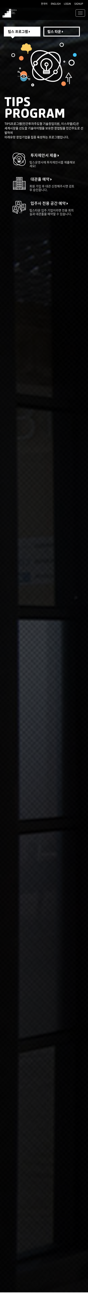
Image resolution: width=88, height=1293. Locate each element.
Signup (78, 4)
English (56, 4)
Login (67, 4)
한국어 (44, 4)
